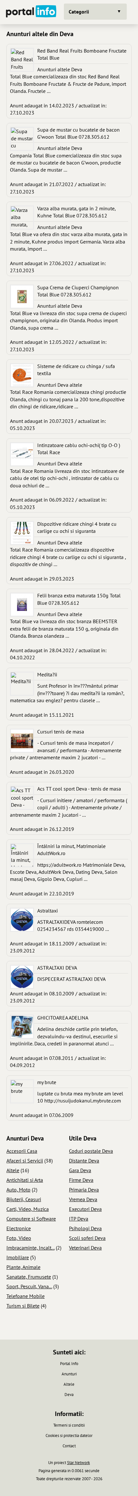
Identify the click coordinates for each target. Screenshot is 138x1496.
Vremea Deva (83, 1199)
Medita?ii (47, 674)
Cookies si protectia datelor (69, 1435)
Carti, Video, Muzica (27, 1209)
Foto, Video (18, 1238)
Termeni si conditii (69, 1425)
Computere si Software (31, 1218)
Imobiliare (17, 1257)
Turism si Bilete (22, 1305)
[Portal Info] (31, 12)
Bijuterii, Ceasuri (23, 1199)
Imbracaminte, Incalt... (30, 1247)
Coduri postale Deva (91, 1151)
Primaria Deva (84, 1189)
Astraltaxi (47, 910)
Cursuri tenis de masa (60, 731)
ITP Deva (78, 1218)
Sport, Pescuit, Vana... (29, 1286)
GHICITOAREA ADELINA (62, 1017)
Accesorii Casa (21, 1151)
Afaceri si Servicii (24, 1160)
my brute (46, 1082)
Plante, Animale (23, 1267)
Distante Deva (84, 1160)
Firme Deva (81, 1180)
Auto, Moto (18, 1189)
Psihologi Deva (85, 1228)
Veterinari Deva (85, 1247)
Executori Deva (85, 1209)
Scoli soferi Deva (87, 1238)
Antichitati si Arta (24, 1180)
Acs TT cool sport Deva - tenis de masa (79, 788)
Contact (69, 1446)
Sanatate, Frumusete (28, 1276)
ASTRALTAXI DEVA (57, 967)
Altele (12, 1170)
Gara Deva (80, 1170)
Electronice (18, 1228)
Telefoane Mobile (25, 1296)
